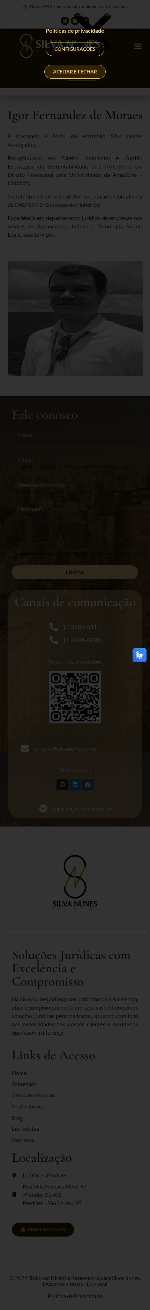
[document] (75, 655)
